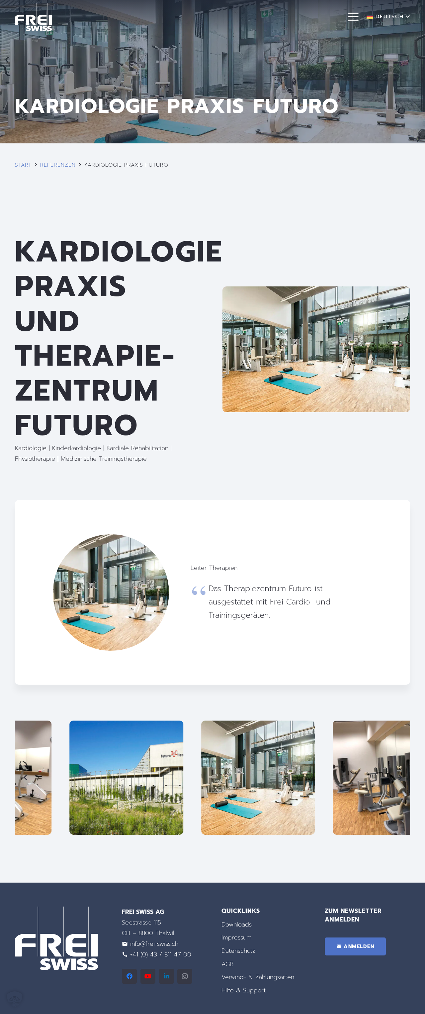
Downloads (236, 924)
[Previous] (25, 777)
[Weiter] (399, 777)
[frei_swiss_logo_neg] (33, 17)
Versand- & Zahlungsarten (257, 977)
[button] (353, 16)
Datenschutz (238, 950)
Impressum (236, 937)
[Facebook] (129, 976)
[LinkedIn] (166, 976)
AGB (227, 964)
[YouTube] (147, 976)
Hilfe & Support (243, 990)
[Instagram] (184, 976)
